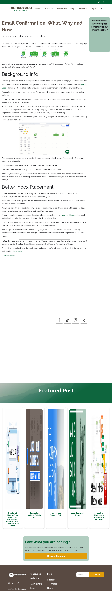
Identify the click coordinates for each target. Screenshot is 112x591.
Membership (62, 9)
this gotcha (17, 251)
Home (37, 9)
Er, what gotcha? (8, 255)
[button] (48, 9)
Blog (72, 9)
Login (93, 9)
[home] (21, 8)
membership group (69, 215)
